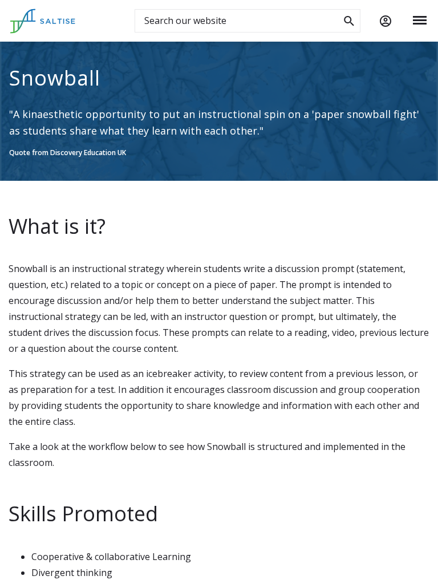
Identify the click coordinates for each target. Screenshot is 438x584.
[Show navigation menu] (420, 20)
